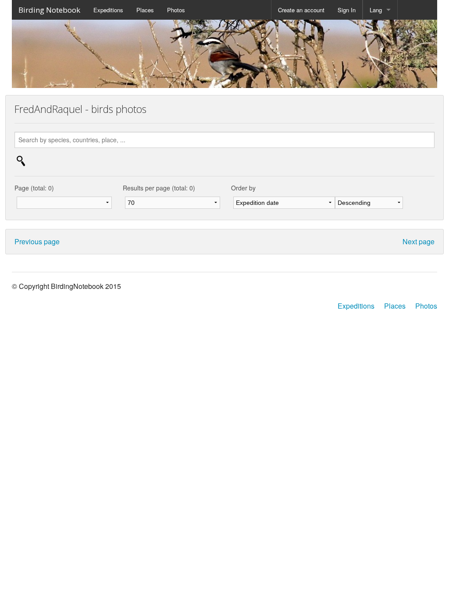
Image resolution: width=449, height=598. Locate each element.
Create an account (301, 10)
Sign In (347, 10)
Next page (419, 241)
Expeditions (108, 10)
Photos (176, 10)
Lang (376, 10)
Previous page (37, 241)
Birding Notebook (49, 10)
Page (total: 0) (34, 188)
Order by (243, 188)
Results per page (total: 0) (159, 188)
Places (145, 10)
